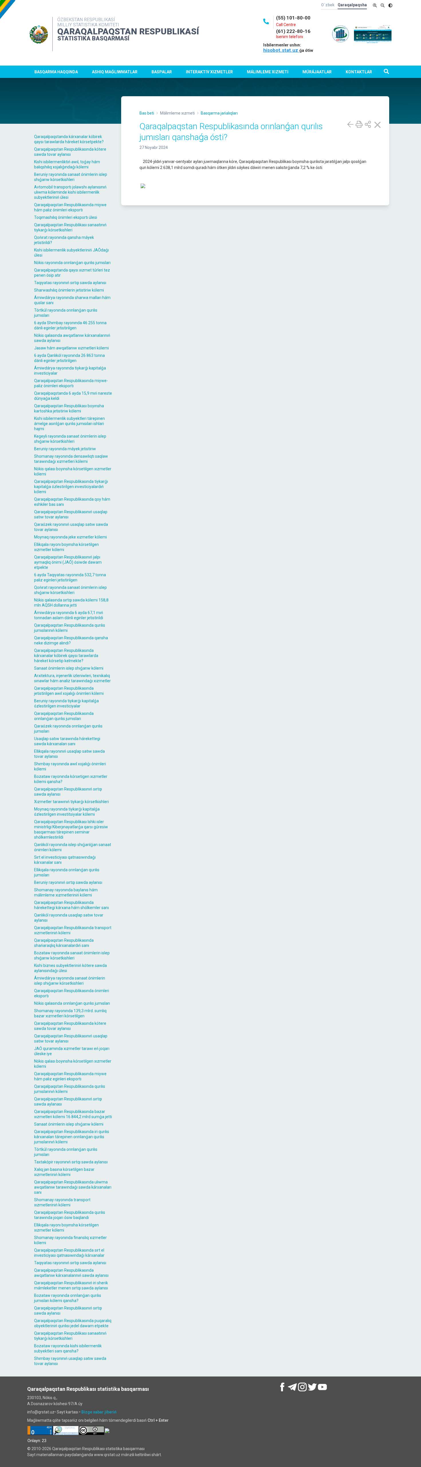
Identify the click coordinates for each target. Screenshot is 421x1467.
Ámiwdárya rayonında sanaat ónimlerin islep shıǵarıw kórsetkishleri (69, 981)
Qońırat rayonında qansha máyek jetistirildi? (64, 240)
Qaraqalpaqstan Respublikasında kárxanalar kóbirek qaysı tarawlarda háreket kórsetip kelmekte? (66, 655)
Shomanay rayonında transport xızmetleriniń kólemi (62, 1202)
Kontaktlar (359, 72)
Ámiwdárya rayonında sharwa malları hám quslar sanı (72, 300)
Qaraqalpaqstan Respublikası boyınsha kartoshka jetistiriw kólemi (69, 408)
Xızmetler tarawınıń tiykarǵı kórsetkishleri (71, 801)
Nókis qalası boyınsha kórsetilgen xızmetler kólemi (72, 471)
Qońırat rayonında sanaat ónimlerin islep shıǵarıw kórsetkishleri (70, 590)
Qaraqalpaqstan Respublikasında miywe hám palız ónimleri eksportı (70, 207)
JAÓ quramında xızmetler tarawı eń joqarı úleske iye (71, 1051)
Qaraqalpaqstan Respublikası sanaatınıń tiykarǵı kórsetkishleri (70, 227)
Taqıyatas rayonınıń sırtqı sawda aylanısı (70, 282)
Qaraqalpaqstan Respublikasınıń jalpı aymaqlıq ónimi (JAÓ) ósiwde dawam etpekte (68, 562)
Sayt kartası (67, 1412)
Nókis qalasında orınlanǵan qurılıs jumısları (72, 1003)
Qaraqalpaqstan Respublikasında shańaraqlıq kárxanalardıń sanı (64, 943)
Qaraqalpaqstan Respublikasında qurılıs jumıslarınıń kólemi (69, 628)
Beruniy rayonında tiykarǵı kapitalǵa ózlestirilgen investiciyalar (66, 703)
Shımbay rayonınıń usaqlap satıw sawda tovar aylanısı (70, 1361)
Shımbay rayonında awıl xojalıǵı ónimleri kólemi (70, 766)
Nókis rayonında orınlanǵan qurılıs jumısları (72, 262)
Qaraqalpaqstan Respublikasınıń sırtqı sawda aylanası (68, 1101)
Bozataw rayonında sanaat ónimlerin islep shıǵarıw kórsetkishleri (72, 955)
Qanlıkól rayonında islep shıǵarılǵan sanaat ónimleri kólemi (72, 847)
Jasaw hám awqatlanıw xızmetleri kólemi (71, 348)
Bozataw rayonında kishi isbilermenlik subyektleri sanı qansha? (68, 1348)
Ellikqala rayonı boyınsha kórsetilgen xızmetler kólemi (66, 547)
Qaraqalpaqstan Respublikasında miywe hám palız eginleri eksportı (70, 1076)
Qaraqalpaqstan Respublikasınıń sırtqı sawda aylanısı (68, 792)
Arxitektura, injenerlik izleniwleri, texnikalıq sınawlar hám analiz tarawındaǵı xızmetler (72, 678)
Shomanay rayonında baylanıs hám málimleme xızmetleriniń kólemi (66, 892)
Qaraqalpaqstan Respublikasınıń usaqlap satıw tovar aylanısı (70, 514)
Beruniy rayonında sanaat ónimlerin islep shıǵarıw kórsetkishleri (70, 177)
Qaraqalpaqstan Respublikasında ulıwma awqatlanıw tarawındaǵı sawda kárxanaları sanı (72, 1187)
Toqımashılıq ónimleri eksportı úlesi (65, 217)
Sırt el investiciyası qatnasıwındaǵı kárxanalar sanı (65, 860)
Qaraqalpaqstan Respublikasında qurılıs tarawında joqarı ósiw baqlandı (69, 1215)
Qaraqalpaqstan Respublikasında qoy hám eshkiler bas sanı (72, 502)
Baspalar (162, 72)
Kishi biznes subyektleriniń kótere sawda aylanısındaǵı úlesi (70, 968)
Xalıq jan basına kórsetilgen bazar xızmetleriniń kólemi (64, 1172)
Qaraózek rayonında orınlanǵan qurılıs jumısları (68, 729)
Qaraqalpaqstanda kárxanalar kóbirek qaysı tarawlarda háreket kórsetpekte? (69, 139)
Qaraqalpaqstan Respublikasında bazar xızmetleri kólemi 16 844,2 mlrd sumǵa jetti (73, 1114)
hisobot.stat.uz (281, 50)
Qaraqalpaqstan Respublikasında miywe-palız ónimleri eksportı (71, 383)
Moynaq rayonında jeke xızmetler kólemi (70, 537)
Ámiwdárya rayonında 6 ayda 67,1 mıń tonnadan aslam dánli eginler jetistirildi (68, 615)
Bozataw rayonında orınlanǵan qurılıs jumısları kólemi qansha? (67, 1298)
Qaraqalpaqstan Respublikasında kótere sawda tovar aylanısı (70, 152)
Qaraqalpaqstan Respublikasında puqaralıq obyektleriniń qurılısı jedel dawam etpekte (72, 1323)
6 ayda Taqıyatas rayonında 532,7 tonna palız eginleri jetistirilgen (70, 577)
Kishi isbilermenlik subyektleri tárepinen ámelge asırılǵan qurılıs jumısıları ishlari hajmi (69, 423)
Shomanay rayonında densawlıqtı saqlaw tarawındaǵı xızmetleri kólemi (71, 459)
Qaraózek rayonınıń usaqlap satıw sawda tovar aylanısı (71, 527)
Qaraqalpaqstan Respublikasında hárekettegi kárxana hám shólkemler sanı (71, 905)
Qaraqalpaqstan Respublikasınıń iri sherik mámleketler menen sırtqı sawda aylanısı (71, 1285)
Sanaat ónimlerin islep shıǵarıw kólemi (68, 668)
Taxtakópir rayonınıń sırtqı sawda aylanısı (71, 1162)
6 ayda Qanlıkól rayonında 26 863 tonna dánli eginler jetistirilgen (69, 358)
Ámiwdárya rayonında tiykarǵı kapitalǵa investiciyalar (70, 370)
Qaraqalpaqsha (352, 5)
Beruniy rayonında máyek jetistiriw (65, 449)
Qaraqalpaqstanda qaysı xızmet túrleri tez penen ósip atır (72, 273)
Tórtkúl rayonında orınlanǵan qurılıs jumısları (65, 313)
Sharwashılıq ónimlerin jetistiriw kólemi (69, 290)
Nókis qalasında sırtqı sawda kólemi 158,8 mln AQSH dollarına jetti (71, 602)
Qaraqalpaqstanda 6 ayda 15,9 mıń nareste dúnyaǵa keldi (73, 396)
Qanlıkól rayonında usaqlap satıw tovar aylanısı (68, 918)
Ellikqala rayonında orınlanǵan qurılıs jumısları (66, 872)
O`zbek (328, 5)
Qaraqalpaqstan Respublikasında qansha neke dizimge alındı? (71, 640)
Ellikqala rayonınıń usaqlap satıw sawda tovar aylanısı (69, 754)
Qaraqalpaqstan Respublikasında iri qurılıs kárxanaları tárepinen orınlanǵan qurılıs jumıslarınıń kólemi (71, 1136)
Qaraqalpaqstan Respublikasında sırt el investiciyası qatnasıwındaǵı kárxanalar (69, 1253)
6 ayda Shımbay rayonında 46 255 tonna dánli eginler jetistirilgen (70, 325)
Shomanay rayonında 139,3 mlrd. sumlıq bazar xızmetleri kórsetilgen (70, 1013)
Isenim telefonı (289, 36)
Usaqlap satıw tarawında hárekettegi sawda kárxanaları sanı (67, 741)
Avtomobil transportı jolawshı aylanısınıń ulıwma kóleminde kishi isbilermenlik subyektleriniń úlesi (70, 192)
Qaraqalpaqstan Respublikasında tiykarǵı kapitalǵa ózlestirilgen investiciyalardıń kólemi (71, 486)
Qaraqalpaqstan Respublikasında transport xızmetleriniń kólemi (72, 930)
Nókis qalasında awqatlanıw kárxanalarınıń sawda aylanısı (72, 338)
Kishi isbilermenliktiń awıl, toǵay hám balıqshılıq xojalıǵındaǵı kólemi (67, 164)
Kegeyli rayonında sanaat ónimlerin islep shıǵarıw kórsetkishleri (70, 439)
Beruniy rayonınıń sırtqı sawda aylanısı (68, 882)
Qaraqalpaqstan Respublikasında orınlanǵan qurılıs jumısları (64, 716)
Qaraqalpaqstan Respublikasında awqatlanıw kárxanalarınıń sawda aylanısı (71, 1273)
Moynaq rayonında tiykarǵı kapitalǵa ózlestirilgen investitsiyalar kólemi (67, 812)
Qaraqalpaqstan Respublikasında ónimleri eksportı (71, 993)
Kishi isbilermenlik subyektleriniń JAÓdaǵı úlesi (71, 252)
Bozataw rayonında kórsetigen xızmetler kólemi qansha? (70, 779)
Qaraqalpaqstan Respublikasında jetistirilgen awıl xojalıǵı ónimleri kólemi (69, 691)
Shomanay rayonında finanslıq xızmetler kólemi (70, 1240)
